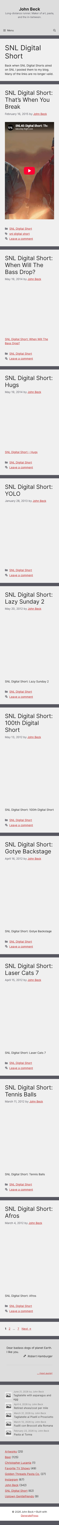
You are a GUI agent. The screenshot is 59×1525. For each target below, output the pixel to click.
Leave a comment (21, 238)
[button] (54, 30)
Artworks (11, 1451)
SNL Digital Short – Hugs (21, 452)
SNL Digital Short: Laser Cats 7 (29, 969)
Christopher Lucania (18, 1462)
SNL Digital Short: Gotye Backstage (29, 848)
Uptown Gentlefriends (19, 1496)
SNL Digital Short (20, 228)
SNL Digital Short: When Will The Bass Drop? (29, 265)
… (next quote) (44, 1373)
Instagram (11, 1479)
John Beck (29, 9)
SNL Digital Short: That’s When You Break (29, 99)
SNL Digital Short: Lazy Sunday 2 (29, 598)
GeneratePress (29, 1515)
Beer (8, 1457)
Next (26, 1328)
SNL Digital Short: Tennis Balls (29, 1091)
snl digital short (19, 233)
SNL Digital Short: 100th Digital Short (29, 722)
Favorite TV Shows (17, 1468)
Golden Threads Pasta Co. (22, 1474)
